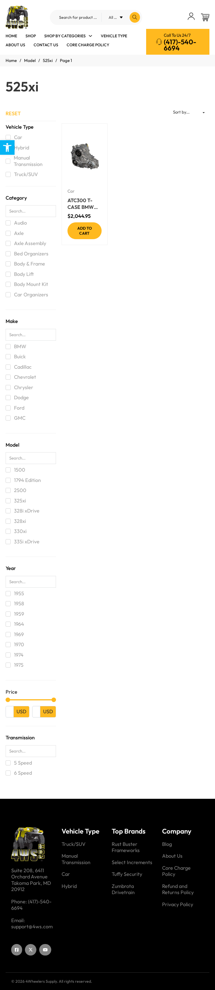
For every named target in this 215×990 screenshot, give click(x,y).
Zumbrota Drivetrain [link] (123, 889)
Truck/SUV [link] (73, 844)
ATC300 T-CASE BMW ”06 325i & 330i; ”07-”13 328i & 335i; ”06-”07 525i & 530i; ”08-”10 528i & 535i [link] (84, 203)
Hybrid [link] (69, 886)
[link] (7, 147)
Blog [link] (167, 844)
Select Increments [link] (132, 862)
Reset (13, 113)
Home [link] (11, 35)
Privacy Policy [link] (177, 904)
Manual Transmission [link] (76, 859)
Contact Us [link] (46, 44)
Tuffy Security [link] (127, 874)
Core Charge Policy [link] (88, 44)
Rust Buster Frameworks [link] (126, 847)
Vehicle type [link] (114, 35)
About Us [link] (15, 44)
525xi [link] (48, 60)
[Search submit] (135, 17)
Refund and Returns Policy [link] (178, 889)
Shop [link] (30, 35)
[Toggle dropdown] (90, 36)
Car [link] (70, 191)
